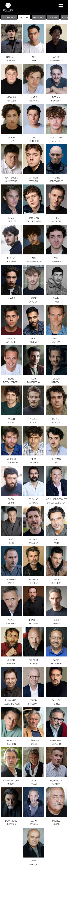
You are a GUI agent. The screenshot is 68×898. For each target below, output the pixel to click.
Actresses (8, 17)
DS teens (38, 17)
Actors (24, 17)
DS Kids (53, 17)
